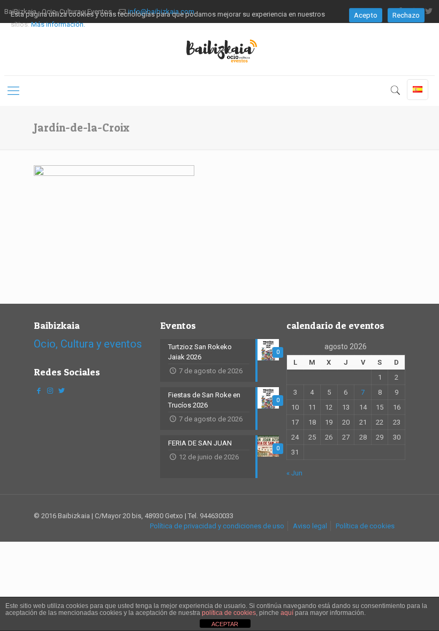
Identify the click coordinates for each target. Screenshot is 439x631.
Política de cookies (365, 526)
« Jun (294, 473)
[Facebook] (38, 391)
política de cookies (229, 613)
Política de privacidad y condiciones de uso (217, 526)
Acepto (365, 15)
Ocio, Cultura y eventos (88, 343)
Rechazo (406, 15)
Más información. (58, 24)
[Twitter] (61, 391)
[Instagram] (50, 391)
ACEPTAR (224, 624)
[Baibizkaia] (219, 49)
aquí (287, 613)
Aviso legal (310, 526)
